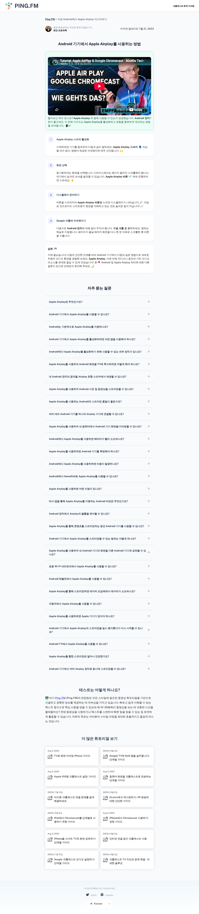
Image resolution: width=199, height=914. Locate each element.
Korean (97, 903)
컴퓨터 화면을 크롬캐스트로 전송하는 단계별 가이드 (130, 778)
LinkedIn (108, 895)
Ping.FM (60, 697)
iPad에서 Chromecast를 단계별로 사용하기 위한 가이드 (74, 819)
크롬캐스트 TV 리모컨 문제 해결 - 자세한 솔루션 (129, 861)
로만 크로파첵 (60, 30)
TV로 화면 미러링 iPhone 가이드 (72, 755)
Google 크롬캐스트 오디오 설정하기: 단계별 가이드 (74, 861)
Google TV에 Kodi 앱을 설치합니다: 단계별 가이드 (129, 757)
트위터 (93, 895)
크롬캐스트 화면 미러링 (183, 6)
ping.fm (27, 5)
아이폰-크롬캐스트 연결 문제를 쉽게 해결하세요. (74, 799)
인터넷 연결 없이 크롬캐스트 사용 (128, 838)
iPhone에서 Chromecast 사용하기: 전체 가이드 (128, 819)
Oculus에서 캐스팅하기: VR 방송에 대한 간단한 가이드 (129, 799)
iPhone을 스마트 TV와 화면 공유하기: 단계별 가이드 (75, 840)
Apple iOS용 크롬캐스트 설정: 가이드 (75, 776)
